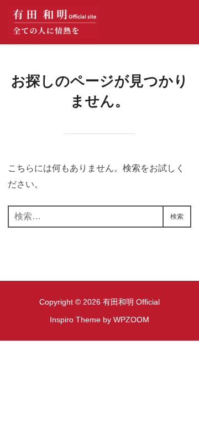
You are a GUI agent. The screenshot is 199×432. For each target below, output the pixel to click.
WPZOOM (131, 319)
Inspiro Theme (75, 319)
